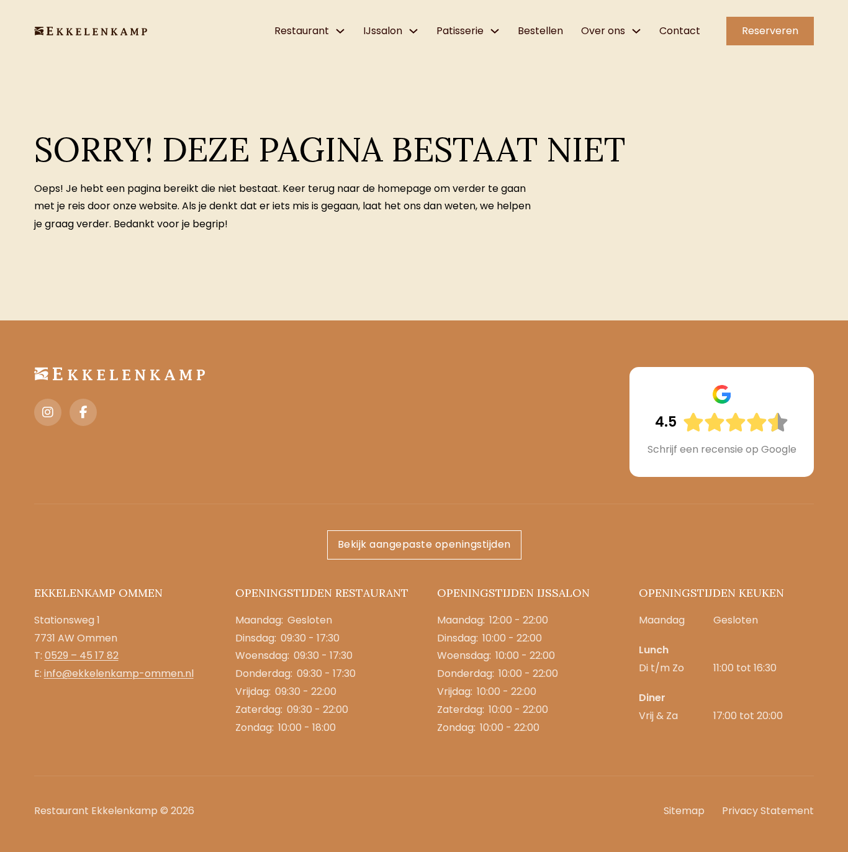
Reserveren (770, 31)
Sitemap (684, 811)
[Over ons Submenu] (636, 31)
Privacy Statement (768, 811)
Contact (679, 31)
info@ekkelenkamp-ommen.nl (119, 673)
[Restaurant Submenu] (340, 31)
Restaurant (301, 31)
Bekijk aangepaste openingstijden (424, 544)
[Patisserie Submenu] (495, 31)
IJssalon (382, 31)
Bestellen (540, 31)
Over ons (603, 31)
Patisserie (460, 31)
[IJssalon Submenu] (413, 31)
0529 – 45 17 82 (82, 655)
